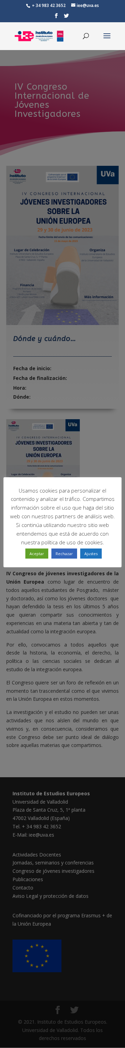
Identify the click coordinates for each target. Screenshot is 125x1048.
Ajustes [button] (91, 553)
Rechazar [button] (64, 553)
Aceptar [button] (37, 553)
